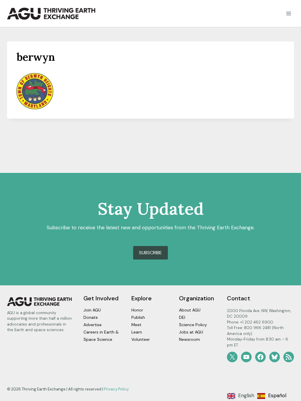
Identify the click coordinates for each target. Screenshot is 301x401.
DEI (182, 317)
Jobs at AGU (191, 332)
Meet (136, 324)
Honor (137, 310)
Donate (90, 317)
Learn (136, 332)
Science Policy (193, 324)
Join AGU (92, 310)
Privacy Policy (116, 389)
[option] (271, 396)
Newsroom (189, 339)
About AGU (189, 310)
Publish (138, 317)
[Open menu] (288, 13)
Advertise (92, 324)
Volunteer (140, 339)
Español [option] (277, 395)
